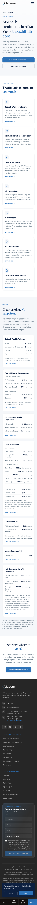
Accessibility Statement (11, 869)
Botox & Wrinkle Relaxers (10, 738)
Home (4, 12)
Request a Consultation (17, 60)
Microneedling (7, 750)
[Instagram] (4, 727)
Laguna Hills (6, 790)
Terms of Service (12, 843)
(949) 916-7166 (12, 703)
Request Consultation (17, 853)
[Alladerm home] (9, 3)
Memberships (6, 765)
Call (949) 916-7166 (18, 66)
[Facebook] (10, 727)
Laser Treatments (8, 746)
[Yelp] (20, 727)
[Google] (15, 727)
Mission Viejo (6, 783)
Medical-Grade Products (10, 761)
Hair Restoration (7, 757)
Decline (10, 893)
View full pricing (11, 364)
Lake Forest (6, 779)
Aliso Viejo (5, 775)
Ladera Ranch (7, 798)
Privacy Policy (24, 840)
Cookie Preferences (26, 869)
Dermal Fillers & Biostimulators (12, 742)
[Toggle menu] (32, 3)
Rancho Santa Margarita (10, 794)
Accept (26, 893)
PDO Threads (6, 753)
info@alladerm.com (13, 707)
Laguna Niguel (7, 787)
